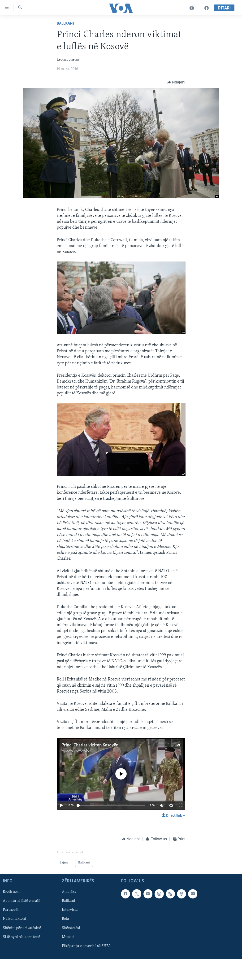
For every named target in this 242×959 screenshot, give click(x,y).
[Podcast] (181, 893)
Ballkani (65, 24)
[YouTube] (191, 8)
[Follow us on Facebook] (125, 893)
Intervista (70, 910)
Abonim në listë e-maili (21, 901)
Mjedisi (68, 937)
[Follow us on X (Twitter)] (136, 893)
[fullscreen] (180, 805)
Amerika (69, 892)
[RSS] (170, 893)
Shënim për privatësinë (22, 928)
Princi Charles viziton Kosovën (89, 745)
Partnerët (10, 910)
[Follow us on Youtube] (147, 893)
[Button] (176, 82)
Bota (65, 919)
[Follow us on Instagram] (159, 893)
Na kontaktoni (14, 919)
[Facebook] (206, 8)
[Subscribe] (192, 893)
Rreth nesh (12, 892)
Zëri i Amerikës (79, 751)
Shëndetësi (71, 928)
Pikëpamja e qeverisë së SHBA (86, 946)
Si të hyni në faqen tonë (21, 937)
